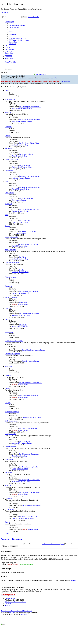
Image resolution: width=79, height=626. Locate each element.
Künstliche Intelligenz (12, 412)
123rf (6, 182)
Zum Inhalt (4, 12)
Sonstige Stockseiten (11, 237)
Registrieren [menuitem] (9, 58)
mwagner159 (16, 108)
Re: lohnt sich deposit (26, 198)
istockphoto (8, 204)
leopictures (15, 481)
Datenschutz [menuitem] (13, 42)
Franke (14, 469)
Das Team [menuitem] (12, 34)
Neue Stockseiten (10, 250)
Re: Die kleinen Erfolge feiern (29, 143)
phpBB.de (23, 614)
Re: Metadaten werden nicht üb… (30, 187)
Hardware (8, 375)
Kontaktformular (64, 81)
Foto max (15, 272)
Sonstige (7, 319)
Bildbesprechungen (11, 421)
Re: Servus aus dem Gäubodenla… (30, 119)
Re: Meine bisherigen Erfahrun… (30, 314)
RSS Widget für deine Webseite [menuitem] (19, 40)
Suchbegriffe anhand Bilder (14, 341)
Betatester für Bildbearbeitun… (29, 395)
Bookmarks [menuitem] (8, 51)
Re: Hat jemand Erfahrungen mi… (30, 493)
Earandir (25, 361)
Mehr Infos (53, 78)
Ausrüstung (8, 366)
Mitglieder (8, 112)
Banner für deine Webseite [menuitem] (17, 38)
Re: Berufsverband (25, 441)
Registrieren (17, 539)
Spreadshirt (8, 286)
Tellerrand (8, 485)
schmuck (15, 293)
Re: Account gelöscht (26, 154)
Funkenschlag (16, 167)
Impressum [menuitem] (12, 44)
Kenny (14, 222)
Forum (7, 90)
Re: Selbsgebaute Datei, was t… (29, 454)
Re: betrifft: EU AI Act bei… (28, 231)
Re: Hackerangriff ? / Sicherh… (29, 291)
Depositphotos (9, 193)
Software (8, 388)
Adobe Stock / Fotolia (12, 159)
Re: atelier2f (23, 325)
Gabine (73, 580)
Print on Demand (10, 277)
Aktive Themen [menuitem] (14, 27)
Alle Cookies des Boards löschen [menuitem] (15, 602)
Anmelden (5, 539)
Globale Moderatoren (26, 564)
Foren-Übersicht (10, 598)
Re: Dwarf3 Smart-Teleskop (28, 428)
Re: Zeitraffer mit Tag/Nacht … (29, 467)
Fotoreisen (8, 472)
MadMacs (15, 178)
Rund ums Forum (10, 99)
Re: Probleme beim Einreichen (29, 209)
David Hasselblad (28, 350)
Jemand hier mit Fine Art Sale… (29, 244)
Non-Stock (8, 498)
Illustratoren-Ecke (10, 447)
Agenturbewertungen (12, 262)
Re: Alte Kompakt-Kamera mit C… (30, 383)
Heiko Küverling (17, 518)
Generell (7, 136)
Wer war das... (23, 302)
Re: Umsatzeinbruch (25, 220)
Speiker (14, 145)
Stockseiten (8, 127)
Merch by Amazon (11, 297)
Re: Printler (23, 257)
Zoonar (7, 226)
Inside (7, 533)
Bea (13, 200)
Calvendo (8, 308)
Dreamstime (9, 171)
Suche (25, 17)
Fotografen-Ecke (10, 434)
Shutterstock (9, 148)
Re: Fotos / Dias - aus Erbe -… (29, 516)
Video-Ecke (9, 459)
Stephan (14, 211)
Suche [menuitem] (11, 31)
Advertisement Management (22, 611)
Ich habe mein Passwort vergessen (53, 544)
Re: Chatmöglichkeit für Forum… (30, 107)
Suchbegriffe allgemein (12, 354)
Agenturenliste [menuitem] (9, 49)
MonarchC (15, 315)
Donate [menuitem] (7, 47)
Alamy (7, 215)
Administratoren (12, 564)
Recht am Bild (9, 509)
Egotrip (7, 522)
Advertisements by (7, 611)
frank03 (14, 246)
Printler (21, 270)
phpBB (11, 613)
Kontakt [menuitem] (7, 605)
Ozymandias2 (26, 417)
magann (14, 304)
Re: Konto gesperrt (25, 165)
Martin (14, 326)
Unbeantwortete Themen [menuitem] (17, 25)
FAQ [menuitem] (6, 45)
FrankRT (15, 189)
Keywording (9, 332)
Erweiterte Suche (33, 17)
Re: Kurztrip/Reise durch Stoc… (29, 480)
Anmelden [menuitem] (8, 57)
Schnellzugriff (9, 22)
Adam (14, 156)
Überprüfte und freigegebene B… (30, 176)
